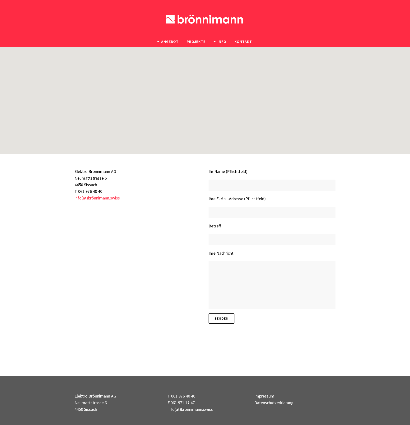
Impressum (264, 396)
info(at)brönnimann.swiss (97, 198)
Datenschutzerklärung (274, 402)
